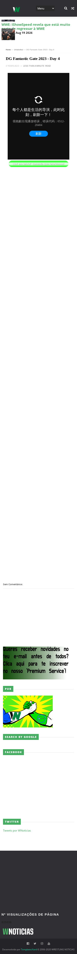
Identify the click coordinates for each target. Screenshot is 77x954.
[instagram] (42, 943)
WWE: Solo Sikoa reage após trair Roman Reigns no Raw (35, 38)
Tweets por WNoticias (17, 830)
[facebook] (28, 943)
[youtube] (49, 943)
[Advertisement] (38, 193)
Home (8, 50)
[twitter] (35, 943)
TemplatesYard (29, 949)
